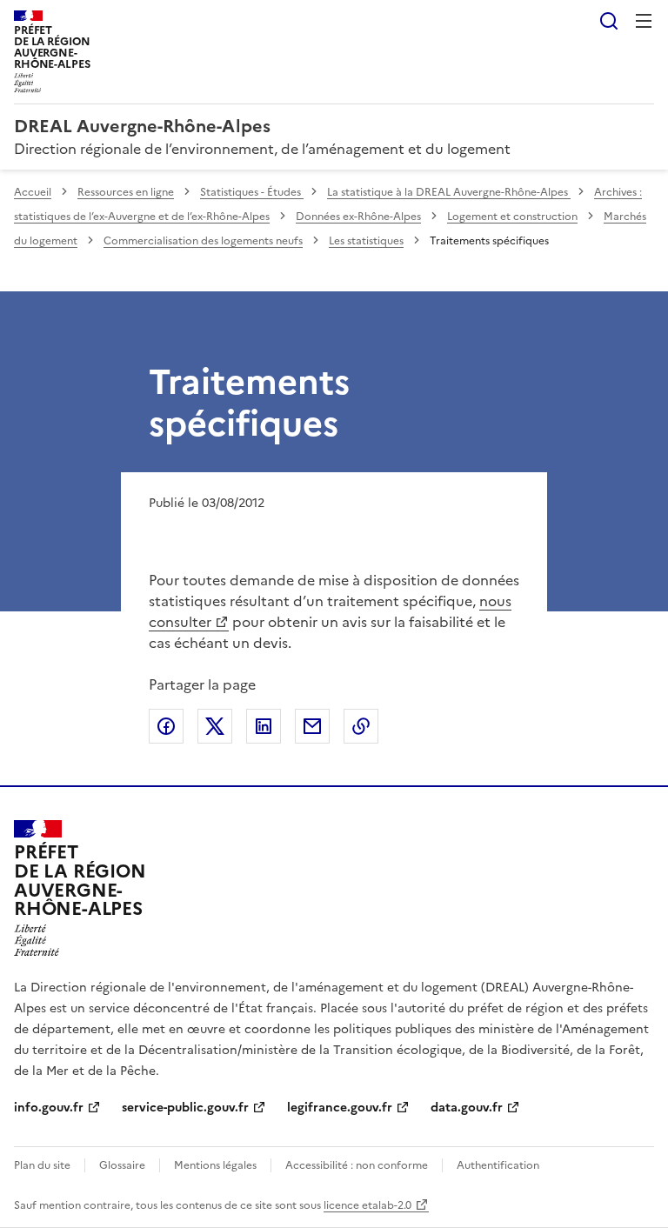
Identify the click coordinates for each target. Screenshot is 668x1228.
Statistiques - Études (252, 192)
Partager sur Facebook (166, 726)
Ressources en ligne (125, 192)
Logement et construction (512, 216)
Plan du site (42, 1165)
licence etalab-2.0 (367, 1205)
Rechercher (608, 20)
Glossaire (122, 1165)
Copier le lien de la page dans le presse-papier (361, 726)
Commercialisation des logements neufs (203, 241)
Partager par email (312, 726)
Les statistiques (366, 241)
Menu (643, 20)
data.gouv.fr (467, 1107)
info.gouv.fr (49, 1107)
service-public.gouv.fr (185, 1107)
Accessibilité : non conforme (356, 1165)
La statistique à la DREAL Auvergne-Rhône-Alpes (449, 192)
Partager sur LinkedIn (263, 726)
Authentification (498, 1165)
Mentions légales (215, 1165)
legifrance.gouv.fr (339, 1107)
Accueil (32, 192)
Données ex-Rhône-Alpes (358, 216)
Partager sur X (214, 726)
